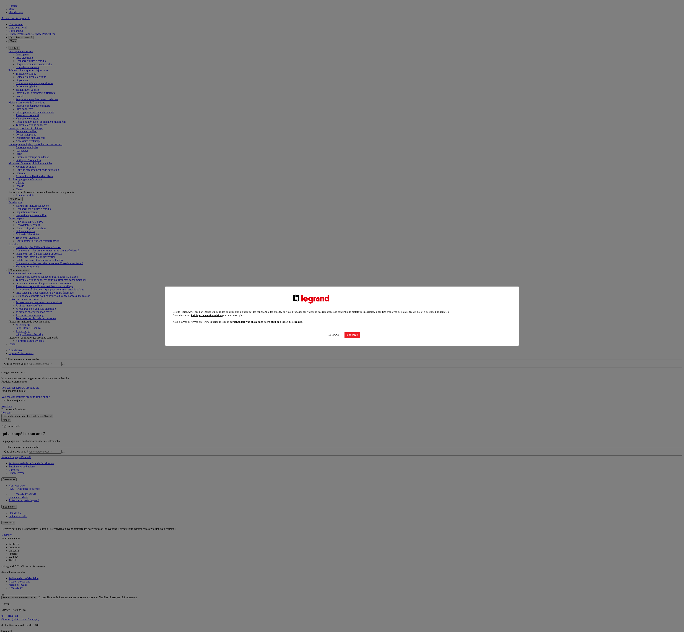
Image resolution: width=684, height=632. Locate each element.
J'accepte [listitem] (352, 335)
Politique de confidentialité (206, 315)
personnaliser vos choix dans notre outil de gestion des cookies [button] (266, 321)
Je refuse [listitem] (333, 335)
